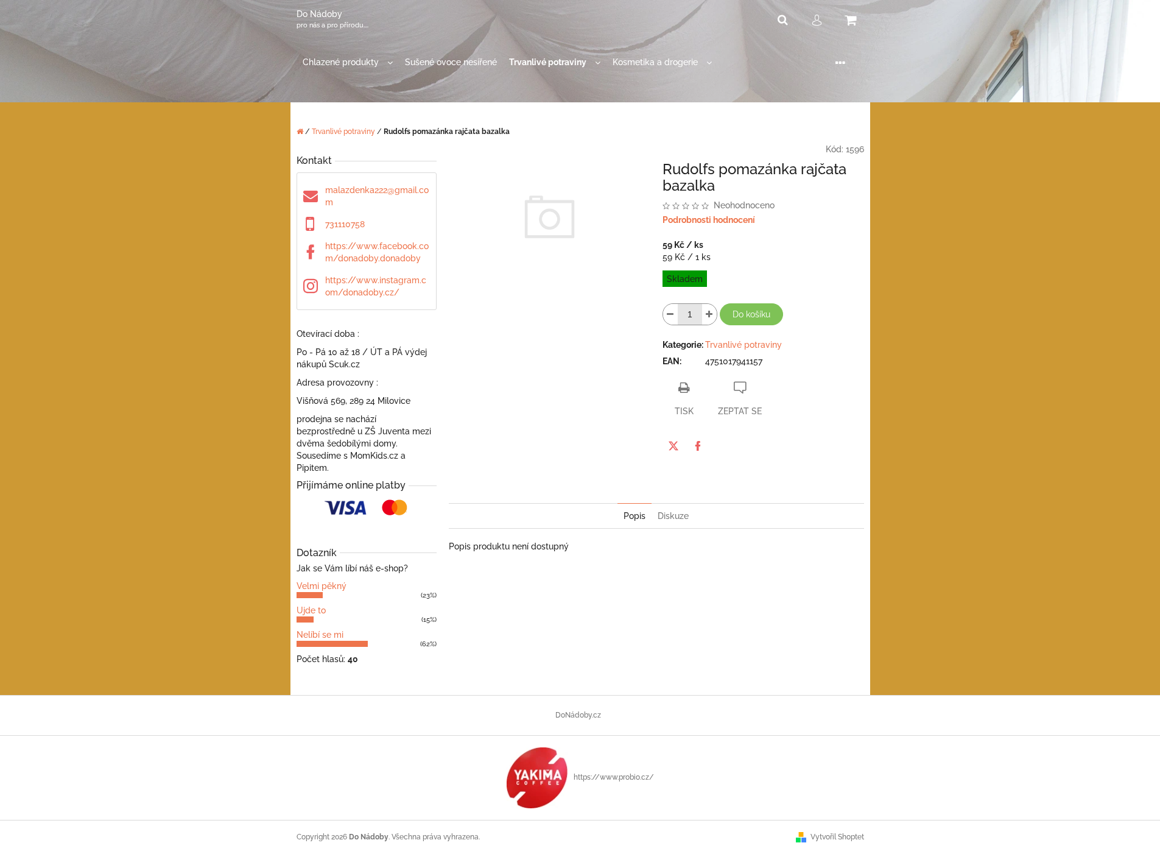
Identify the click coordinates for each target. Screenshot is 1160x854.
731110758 (345, 224)
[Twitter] (673, 446)
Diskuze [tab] (673, 516)
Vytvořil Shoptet (837, 837)
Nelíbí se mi (320, 635)
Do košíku (751, 314)
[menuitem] (348, 62)
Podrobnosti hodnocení (709, 220)
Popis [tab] (634, 516)
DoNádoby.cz (578, 715)
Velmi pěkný (321, 586)
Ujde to (311, 610)
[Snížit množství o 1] (670, 314)
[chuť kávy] (537, 777)
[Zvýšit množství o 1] (709, 314)
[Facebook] (698, 446)
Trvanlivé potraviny (743, 345)
